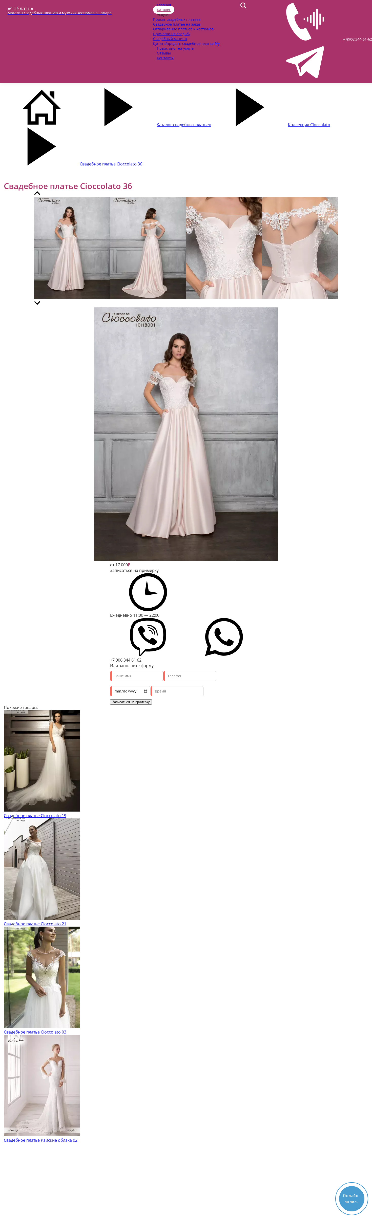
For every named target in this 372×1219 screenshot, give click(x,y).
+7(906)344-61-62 (357, 39)
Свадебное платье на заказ (177, 24)
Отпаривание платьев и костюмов (183, 29)
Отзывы (164, 53)
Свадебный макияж (170, 38)
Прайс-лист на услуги (175, 48)
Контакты (165, 57)
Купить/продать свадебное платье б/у (186, 43)
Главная (164, 5)
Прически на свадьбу (171, 33)
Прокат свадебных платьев (176, 19)
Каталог (164, 9)
